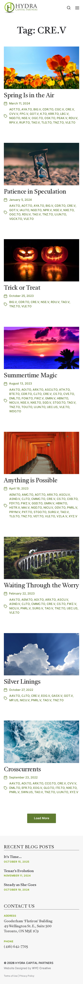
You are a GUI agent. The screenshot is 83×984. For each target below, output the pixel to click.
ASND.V (14, 499)
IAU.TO (24, 210)
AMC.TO (27, 494)
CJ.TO (37, 394)
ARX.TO (38, 389)
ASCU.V (64, 494)
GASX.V (57, 696)
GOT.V (34, 114)
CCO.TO (50, 783)
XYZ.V (73, 516)
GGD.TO (37, 503)
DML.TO (14, 398)
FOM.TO (27, 398)
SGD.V (46, 402)
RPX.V (13, 122)
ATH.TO (64, 389)
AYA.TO (26, 109)
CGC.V (59, 109)
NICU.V (14, 402)
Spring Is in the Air (29, 96)
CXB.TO (72, 499)
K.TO (43, 114)
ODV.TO (60, 507)
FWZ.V (39, 398)
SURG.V (53, 512)
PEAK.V (62, 118)
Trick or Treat (22, 288)
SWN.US (27, 792)
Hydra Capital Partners (34, 963)
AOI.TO (26, 389)
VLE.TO (70, 122)
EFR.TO (27, 788)
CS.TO (57, 394)
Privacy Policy (26, 975)
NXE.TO (68, 210)
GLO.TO (49, 788)
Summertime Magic (30, 376)
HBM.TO (62, 398)
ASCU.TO (51, 389)
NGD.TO (14, 118)
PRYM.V (14, 512)
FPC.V (24, 114)
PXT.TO (27, 512)
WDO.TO (15, 411)
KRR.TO (53, 114)
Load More (41, 818)
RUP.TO (24, 122)
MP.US (13, 700)
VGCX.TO (15, 219)
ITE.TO (60, 788)
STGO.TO (59, 402)
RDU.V (73, 118)
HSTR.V (14, 507)
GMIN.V (50, 398)
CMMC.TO (38, 499)
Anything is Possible (31, 481)
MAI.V (25, 507)
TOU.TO (26, 407)
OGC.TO (37, 118)
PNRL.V (72, 507)
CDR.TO (47, 109)
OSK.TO (49, 118)
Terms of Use (11, 975)
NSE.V (26, 118)
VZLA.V (62, 516)
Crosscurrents (22, 770)
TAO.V (35, 122)
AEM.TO (14, 494)
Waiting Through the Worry (41, 586)
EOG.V (45, 696)
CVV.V (13, 114)
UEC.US (52, 407)
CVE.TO (68, 394)
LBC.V (64, 114)
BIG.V (37, 109)
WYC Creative (41, 968)
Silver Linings (22, 682)
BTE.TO (14, 394)
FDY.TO (14, 503)
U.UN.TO (60, 214)
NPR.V (47, 210)
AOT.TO (14, 109)
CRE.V (69, 109)
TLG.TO (46, 122)
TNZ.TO (58, 122)
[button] (69, 7)
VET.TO (38, 516)
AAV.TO (14, 205)
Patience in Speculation (35, 192)
